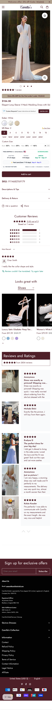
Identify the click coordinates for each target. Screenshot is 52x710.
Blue (8, 338)
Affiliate (5, 672)
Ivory (10, 123)
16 (46, 132)
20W (16, 137)
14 (40, 132)
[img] (8, 256)
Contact (5, 642)
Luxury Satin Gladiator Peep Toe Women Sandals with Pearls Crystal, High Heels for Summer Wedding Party (18, 329)
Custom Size (44, 111)
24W (28, 137)
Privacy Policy (8, 655)
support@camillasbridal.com (15, 586)
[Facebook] (26, 684)
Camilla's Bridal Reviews (9, 617)
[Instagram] (30, 684)
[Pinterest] (22, 684)
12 (34, 132)
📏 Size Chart (46, 128)
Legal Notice (7, 668)
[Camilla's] (26, 7)
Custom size (7, 141)
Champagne (17, 123)
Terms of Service (9, 659)
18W (10, 137)
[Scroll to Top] (47, 696)
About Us (5, 581)
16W (4, 137)
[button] (47, 7)
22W (22, 137)
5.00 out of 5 (32, 221)
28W (40, 137)
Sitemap (19, 617)
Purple (16, 338)
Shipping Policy (8, 650)
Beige (12, 338)
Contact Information (10, 663)
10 (28, 132)
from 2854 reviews (24, 362)
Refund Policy (8, 646)
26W (34, 137)
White (4, 123)
